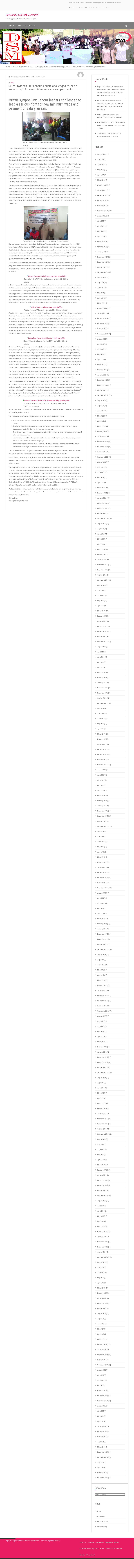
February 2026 (102, 185)
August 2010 (101, 1139)
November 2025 (102, 200)
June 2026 (100, 164)
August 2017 (101, 708)
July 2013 (100, 960)
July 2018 (100, 652)
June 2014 (100, 903)
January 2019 (101, 621)
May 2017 (100, 724)
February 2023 (102, 370)
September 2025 (103, 211)
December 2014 (102, 872)
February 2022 (102, 431)
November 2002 (102, 1478)
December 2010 (102, 1119)
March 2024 (101, 303)
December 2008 (102, 1242)
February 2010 (102, 1170)
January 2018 (101, 683)
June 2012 (100, 1026)
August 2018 (101, 647)
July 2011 (100, 1083)
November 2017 (102, 693)
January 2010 (101, 1175)
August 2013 (101, 954)
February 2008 (102, 1293)
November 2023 (102, 324)
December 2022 (102, 380)
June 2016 (100, 780)
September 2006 (103, 1365)
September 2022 (103, 395)
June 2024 (100, 288)
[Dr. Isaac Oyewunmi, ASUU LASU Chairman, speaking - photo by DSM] (46, 400)
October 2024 (101, 267)
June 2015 (100, 842)
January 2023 (101, 375)
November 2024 (102, 262)
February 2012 (102, 1047)
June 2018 (100, 657)
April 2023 (100, 359)
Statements (88, 2)
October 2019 (101, 575)
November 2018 (102, 631)
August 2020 (101, 524)
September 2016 (103, 765)
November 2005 (102, 1396)
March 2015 (101, 857)
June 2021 (100, 472)
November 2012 (102, 1001)
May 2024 (100, 293)
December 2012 (102, 995)
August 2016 (101, 770)
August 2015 (101, 831)
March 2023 (101, 365)
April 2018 (100, 667)
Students (92, 8)
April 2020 (100, 544)
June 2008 (100, 1272)
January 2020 (101, 559)
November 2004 (102, 1431)
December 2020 (102, 503)
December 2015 (102, 811)
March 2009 (101, 1226)
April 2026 (100, 175)
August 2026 (101, 154)
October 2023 (101, 329)
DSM (12, 83)
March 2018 (101, 672)
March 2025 (101, 241)
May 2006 (100, 1385)
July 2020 (100, 529)
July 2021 (100, 467)
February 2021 (102, 493)
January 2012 (101, 1052)
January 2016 (101, 806)
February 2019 (102, 616)
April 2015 (100, 852)
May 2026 (100, 170)
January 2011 (101, 1113)
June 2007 (100, 1324)
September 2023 (103, 334)
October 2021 (101, 452)
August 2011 (101, 1078)
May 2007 (100, 1329)
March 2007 (101, 1339)
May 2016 (100, 785)
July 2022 (100, 406)
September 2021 (103, 457)
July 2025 (100, 221)
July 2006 (100, 1375)
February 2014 (102, 924)
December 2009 (102, 1180)
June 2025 (100, 226)
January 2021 (101, 498)
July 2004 (100, 1442)
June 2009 (100, 1211)
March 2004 (101, 1447)
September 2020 (103, 518)
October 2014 (101, 883)
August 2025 (101, 216)
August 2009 (101, 1201)
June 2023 (100, 349)
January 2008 (101, 1298)
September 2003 (103, 1457)
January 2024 (101, 313)
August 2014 (101, 893)
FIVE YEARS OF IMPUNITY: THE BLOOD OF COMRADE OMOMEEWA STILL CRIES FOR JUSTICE (111, 125)
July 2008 (100, 1267)
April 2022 (100, 421)
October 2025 (101, 206)
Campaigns (97, 2)
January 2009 (101, 1237)
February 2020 (102, 554)
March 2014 (101, 919)
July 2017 (100, 713)
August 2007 (101, 1313)
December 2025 (102, 195)
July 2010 (100, 1144)
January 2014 (101, 929)
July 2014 (100, 898)
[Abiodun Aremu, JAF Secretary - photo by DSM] (46, 307)
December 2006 (102, 1355)
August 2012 (101, 1016)
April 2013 (100, 975)
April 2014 (100, 913)
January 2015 (101, 867)
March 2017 (101, 734)
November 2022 (102, 385)
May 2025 (100, 231)
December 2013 (102, 934)
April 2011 (100, 1098)
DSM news (80, 2)
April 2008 (100, 1283)
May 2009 (100, 1216)
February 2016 (102, 801)
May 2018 (100, 662)
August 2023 (101, 339)
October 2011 (101, 1067)
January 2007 (101, 1349)
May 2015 (100, 847)
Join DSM (72, 2)
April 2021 (100, 483)
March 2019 (101, 611)
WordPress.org (102, 1526)
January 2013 (101, 990)
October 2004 (101, 1437)
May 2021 (100, 477)
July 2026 (100, 159)
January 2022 (101, 436)
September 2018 (103, 642)
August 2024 (101, 277)
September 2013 (103, 949)
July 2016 (100, 775)
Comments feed (102, 1521)
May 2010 (100, 1154)
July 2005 (100, 1411)
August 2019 (101, 585)
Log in (99, 1511)
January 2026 (101, 190)
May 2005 (100, 1416)
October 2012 (101, 1006)
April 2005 (100, 1421)
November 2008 (102, 1247)
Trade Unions (73, 8)
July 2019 (100, 590)
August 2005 (101, 1406)
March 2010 (101, 1165)
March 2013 (101, 980)
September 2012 (103, 1011)
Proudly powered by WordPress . (31, 1541)
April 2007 (100, 1334)
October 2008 (101, 1252)
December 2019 (102, 565)
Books (104, 2)
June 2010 (100, 1149)
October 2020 (101, 513)
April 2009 (100, 1221)
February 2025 (102, 247)
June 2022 (100, 411)
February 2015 (102, 862)
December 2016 (102, 749)
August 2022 (101, 400)
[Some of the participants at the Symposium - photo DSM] (46, 126)
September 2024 (103, 272)
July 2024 (100, 282)
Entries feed (101, 1516)
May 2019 (100, 600)
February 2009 (102, 1231)
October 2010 (101, 1129)
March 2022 (101, 426)
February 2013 (102, 985)
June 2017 (100, 718)
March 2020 (101, 549)
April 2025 (100, 236)
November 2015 (102, 816)
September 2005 (103, 1401)
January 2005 (101, 1426)
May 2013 (100, 970)
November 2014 (102, 877)
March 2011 (101, 1103)
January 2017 (101, 744)
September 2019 (103, 580)
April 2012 (100, 1036)
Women (98, 8)
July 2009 (100, 1206)
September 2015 (103, 826)
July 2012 (100, 1021)
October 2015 (101, 821)
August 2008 (101, 1262)
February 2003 (102, 1472)
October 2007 (101, 1308)
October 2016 (101, 760)
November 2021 (102, 447)
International (106, 8)
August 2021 (101, 462)
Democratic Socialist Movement (22, 15)
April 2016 (100, 790)
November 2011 (102, 1062)
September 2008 (103, 1257)
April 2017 (100, 729)
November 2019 (102, 570)
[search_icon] (126, 25)
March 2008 (101, 1288)
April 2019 (100, 606)
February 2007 (102, 1344)
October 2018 (101, 636)
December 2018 (102, 626)
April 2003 (100, 1467)
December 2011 (102, 1057)
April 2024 (100, 298)
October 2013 (101, 944)
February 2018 (102, 677)
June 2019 (100, 595)
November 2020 (102, 508)
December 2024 (102, 257)
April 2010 (100, 1160)
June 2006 (100, 1380)
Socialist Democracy (114, 2)
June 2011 (100, 1088)
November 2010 (102, 1124)
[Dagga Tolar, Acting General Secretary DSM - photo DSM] (46, 338)
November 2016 (102, 754)
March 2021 (101, 488)
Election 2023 (83, 8)
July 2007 (100, 1319)
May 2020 (100, 539)
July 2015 (100, 836)
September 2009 (103, 1195)
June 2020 (100, 534)
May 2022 (100, 416)
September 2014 (103, 888)
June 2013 (100, 965)
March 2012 (101, 1042)
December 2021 (102, 441)
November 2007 (102, 1303)
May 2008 (100, 1278)
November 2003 (102, 1452)
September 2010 (103, 1134)
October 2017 (101, 698)
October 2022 (101, 390)
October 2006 (101, 1360)
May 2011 (100, 1093)
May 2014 (100, 908)
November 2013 (102, 939)
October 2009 (101, 1190)
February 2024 (102, 308)
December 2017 (102, 688)
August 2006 (101, 1370)
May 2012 (100, 1031)
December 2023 (102, 318)
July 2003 (100, 1462)
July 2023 (100, 344)
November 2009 (102, 1185)
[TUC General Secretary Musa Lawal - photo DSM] (46, 223)
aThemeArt (57, 1541)
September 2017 (103, 703)
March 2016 (101, 795)
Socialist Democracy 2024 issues (21, 26)
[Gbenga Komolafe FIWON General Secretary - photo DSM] (46, 276)
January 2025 (101, 252)
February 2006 (102, 1390)
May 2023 (100, 354)
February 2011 (102, 1108)
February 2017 (102, 739)
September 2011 (103, 1072)
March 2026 (101, 180)
